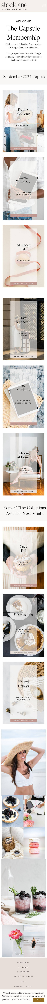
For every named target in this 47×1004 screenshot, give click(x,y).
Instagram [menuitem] (23, 962)
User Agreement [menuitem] (23, 976)
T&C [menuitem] (23, 981)
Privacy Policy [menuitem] (23, 986)
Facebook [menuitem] (23, 967)
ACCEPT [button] (38, 999)
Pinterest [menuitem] (23, 972)
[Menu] (44, 6)
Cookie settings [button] (21, 999)
